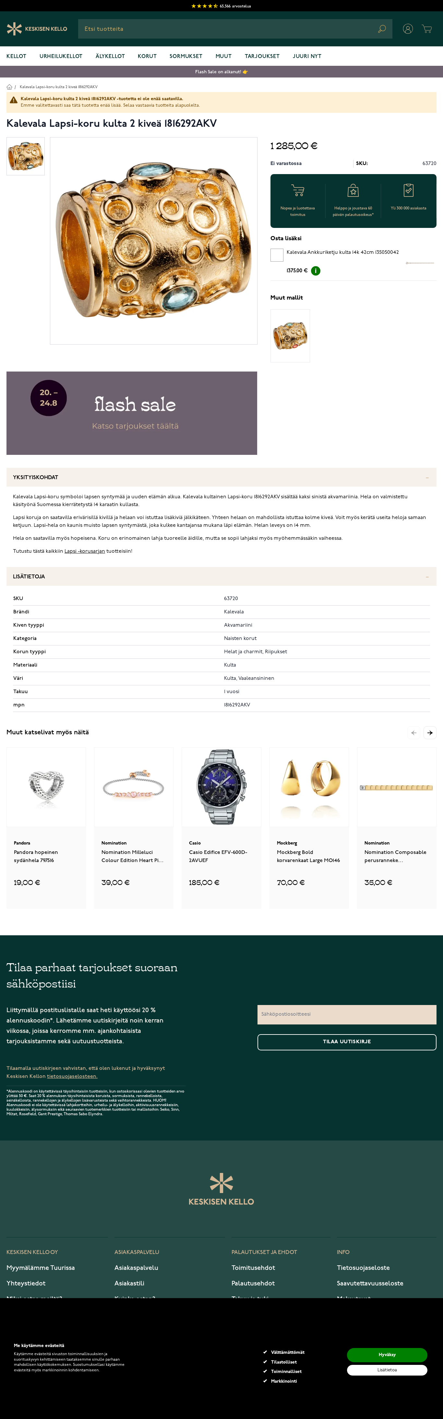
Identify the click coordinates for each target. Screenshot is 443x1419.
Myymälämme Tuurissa (40, 1268)
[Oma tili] (408, 29)
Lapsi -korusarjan (85, 551)
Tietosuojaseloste (363, 1268)
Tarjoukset (262, 56)
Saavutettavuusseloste (370, 1283)
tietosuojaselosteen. (72, 1076)
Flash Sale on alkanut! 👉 (221, 72)
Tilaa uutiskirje (347, 1042)
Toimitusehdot (253, 1268)
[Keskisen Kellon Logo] (37, 29)
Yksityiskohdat (35, 477)
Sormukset (186, 56)
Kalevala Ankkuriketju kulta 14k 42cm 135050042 (343, 252)
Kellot (16, 56)
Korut (147, 56)
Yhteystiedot (25, 1283)
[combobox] (235, 29)
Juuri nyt (307, 56)
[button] (430, 732)
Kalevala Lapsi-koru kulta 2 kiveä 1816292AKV (59, 87)
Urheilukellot (61, 56)
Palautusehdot (253, 1283)
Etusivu (9, 86)
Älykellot (110, 56)
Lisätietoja (29, 577)
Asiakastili (129, 1283)
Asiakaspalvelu (136, 1268)
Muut (224, 56)
